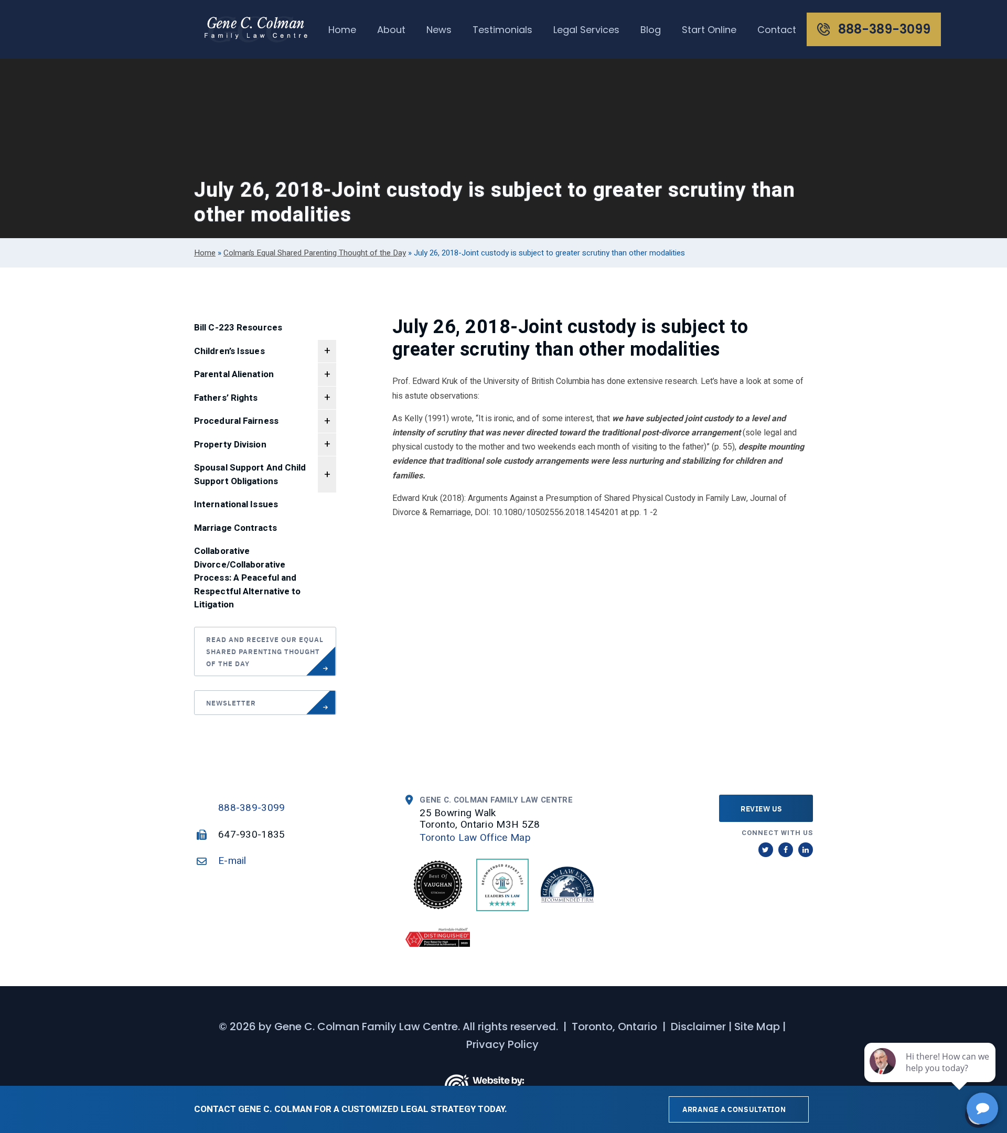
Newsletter (231, 703)
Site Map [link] (757, 1026)
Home (205, 253)
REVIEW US (762, 808)
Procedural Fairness (236, 420)
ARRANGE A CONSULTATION (734, 1109)
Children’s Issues (229, 351)
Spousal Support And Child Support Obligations (250, 474)
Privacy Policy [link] (502, 1044)
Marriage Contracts (235, 528)
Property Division (230, 444)
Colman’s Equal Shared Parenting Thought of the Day (314, 253)
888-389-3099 (251, 807)
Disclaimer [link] (698, 1026)
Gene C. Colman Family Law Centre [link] (366, 1026)
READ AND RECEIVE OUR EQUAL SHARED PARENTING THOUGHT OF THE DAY (265, 651)
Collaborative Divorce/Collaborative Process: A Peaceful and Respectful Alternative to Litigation (247, 577)
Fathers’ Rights (226, 397)
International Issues (236, 504)
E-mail (232, 860)
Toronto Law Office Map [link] (475, 837)
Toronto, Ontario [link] (614, 1026)
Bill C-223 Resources (238, 327)
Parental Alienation (234, 374)
